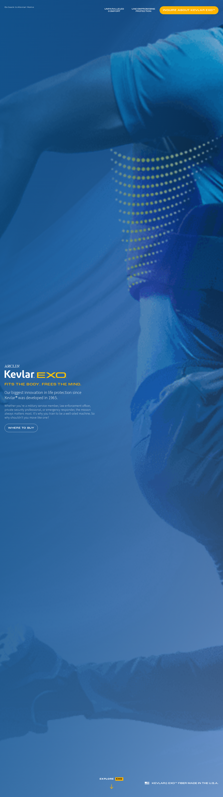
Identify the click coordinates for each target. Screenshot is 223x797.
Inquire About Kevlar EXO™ (189, 10)
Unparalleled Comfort (114, 10)
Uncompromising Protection (143, 10)
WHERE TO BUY (21, 428)
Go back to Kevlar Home (19, 7)
